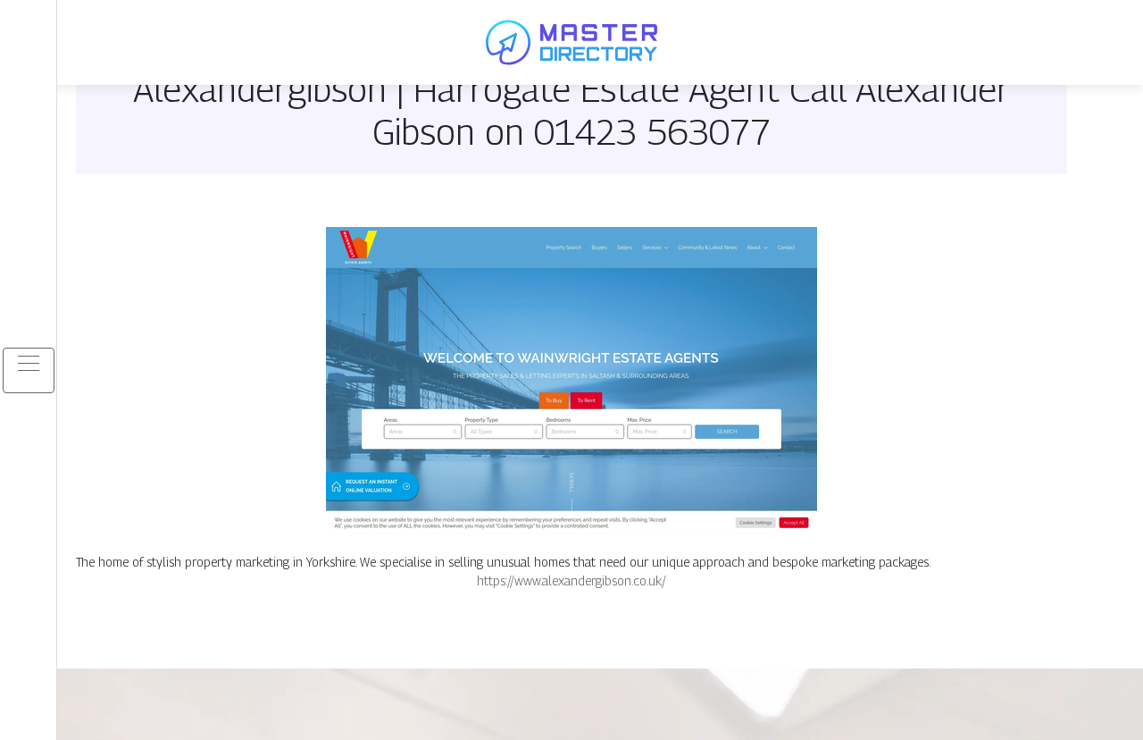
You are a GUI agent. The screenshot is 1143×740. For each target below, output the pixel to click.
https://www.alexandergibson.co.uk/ (571, 580)
